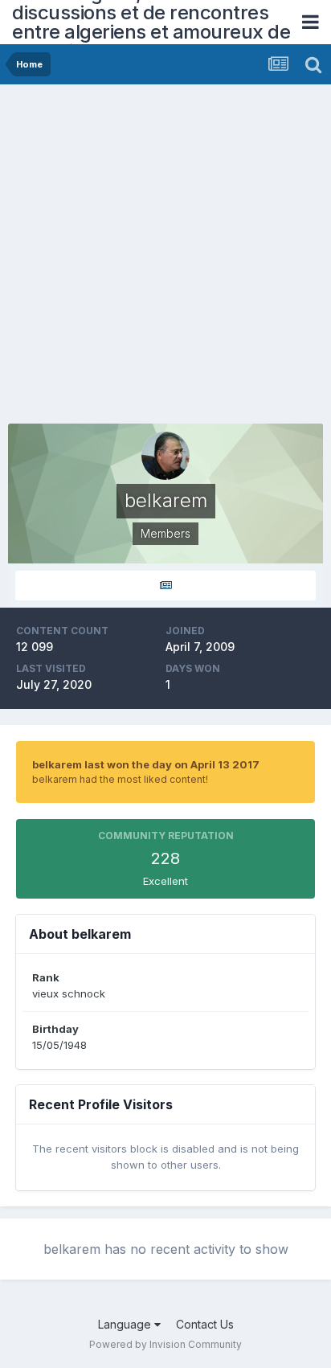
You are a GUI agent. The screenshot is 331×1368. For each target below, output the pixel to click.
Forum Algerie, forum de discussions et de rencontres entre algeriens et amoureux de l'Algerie (151, 22)
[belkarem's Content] (165, 585)
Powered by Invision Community (165, 1344)
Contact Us (205, 1324)
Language (126, 1324)
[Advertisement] (165, 258)
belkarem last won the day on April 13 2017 (145, 764)
